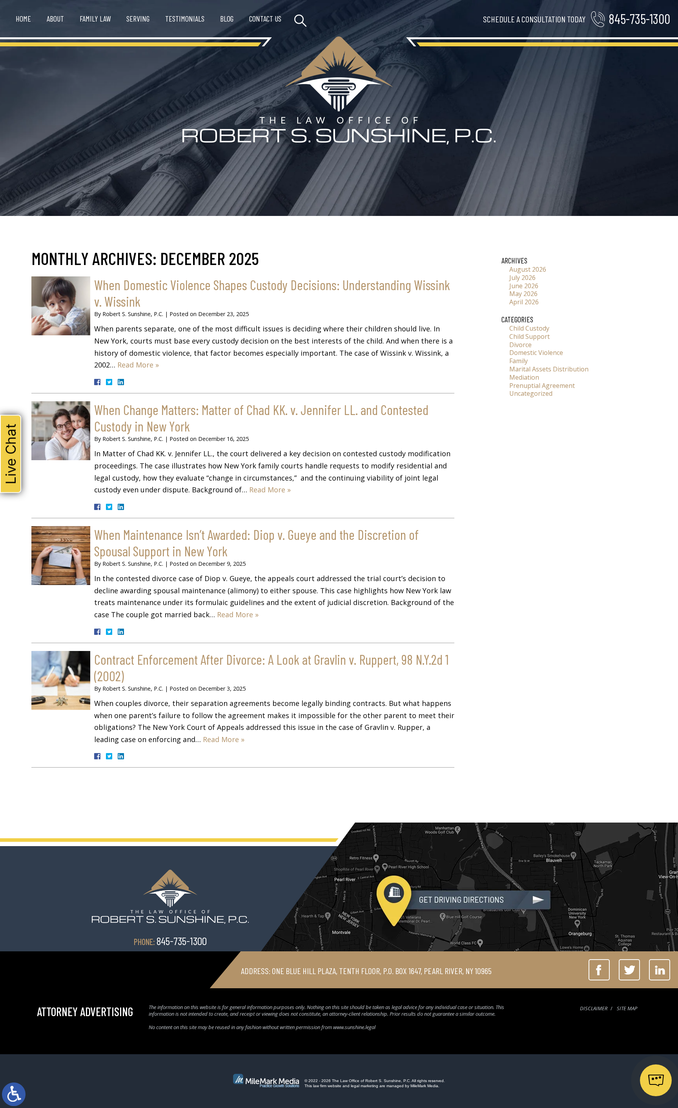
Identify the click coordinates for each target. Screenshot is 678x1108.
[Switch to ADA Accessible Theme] (14, 1094)
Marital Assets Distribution (549, 369)
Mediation (524, 377)
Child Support (529, 336)
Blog (226, 18)
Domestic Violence (536, 352)
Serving (137, 18)
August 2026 (527, 269)
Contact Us (265, 18)
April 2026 (524, 302)
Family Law (95, 18)
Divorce (520, 344)
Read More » (138, 364)
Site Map (627, 1008)
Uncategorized (530, 393)
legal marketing (364, 1086)
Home (23, 18)
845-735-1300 (639, 19)
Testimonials (184, 18)
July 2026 (522, 277)
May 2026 (523, 293)
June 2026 (523, 286)
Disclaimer (593, 1008)
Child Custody (529, 328)
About (55, 18)
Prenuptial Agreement (542, 385)
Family (518, 361)
